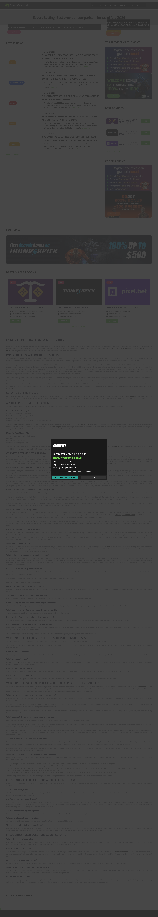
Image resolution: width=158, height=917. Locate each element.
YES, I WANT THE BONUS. (64, 477)
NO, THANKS (94, 477)
